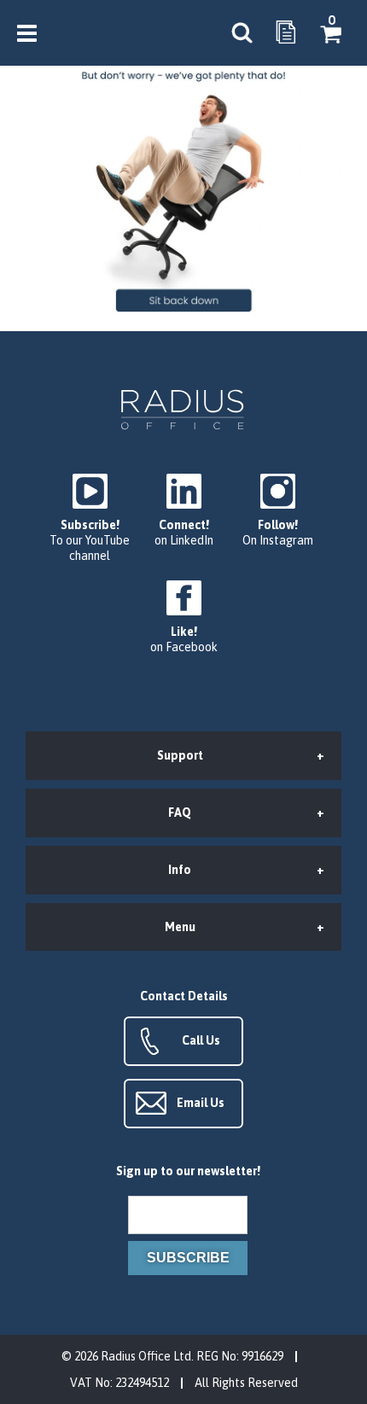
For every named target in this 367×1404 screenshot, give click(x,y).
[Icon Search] (241, 33)
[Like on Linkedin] (183, 511)
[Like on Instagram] (277, 511)
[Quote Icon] (286, 33)
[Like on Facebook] (183, 617)
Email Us (200, 1103)
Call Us (201, 1040)
